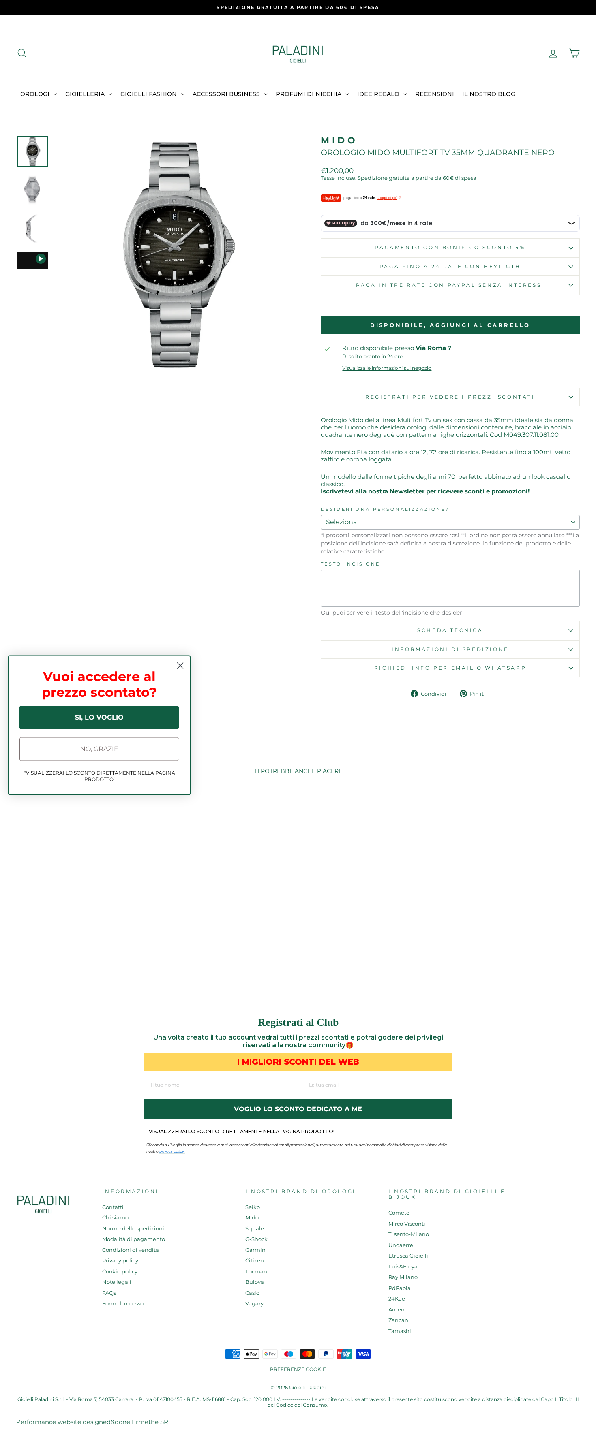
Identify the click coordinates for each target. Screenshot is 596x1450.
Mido (339, 140)
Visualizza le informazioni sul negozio (386, 368)
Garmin (255, 1250)
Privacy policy (120, 1261)
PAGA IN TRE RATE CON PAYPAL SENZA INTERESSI (450, 285)
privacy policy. (172, 1151)
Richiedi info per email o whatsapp (450, 668)
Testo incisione (350, 564)
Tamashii (400, 1331)
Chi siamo (115, 1218)
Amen (396, 1310)
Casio (252, 1293)
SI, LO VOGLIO (99, 717)
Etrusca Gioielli (408, 1256)
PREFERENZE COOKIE (298, 1369)
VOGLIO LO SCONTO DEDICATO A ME (298, 1109)
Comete (398, 1213)
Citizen (254, 1261)
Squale (254, 1229)
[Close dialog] (180, 665)
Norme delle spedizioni (133, 1229)
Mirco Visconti (406, 1224)
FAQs (109, 1293)
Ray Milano (403, 1277)
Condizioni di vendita (130, 1250)
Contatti (113, 1207)
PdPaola (399, 1288)
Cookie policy (119, 1271)
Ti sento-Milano (408, 1234)
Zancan (398, 1320)
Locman (256, 1271)
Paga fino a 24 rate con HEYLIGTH (450, 266)
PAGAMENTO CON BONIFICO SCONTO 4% (450, 247)
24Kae (396, 1299)
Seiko (252, 1207)
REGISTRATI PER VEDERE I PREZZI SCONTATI (450, 397)
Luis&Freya (403, 1267)
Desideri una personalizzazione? (385, 509)
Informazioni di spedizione (450, 649)
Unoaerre (400, 1245)
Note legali (116, 1282)
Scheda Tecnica (450, 630)
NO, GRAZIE (99, 749)
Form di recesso (123, 1304)
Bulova (254, 1282)
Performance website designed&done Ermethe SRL (94, 1422)
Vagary (254, 1304)
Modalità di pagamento (133, 1239)
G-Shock (256, 1239)
